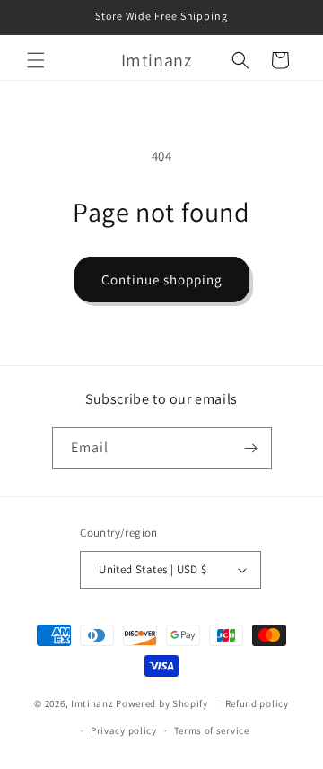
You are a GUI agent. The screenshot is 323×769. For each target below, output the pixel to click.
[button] (36, 60)
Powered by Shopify (162, 702)
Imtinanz (92, 702)
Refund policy (257, 703)
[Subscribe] (251, 448)
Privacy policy (124, 730)
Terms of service (211, 730)
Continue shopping (162, 279)
